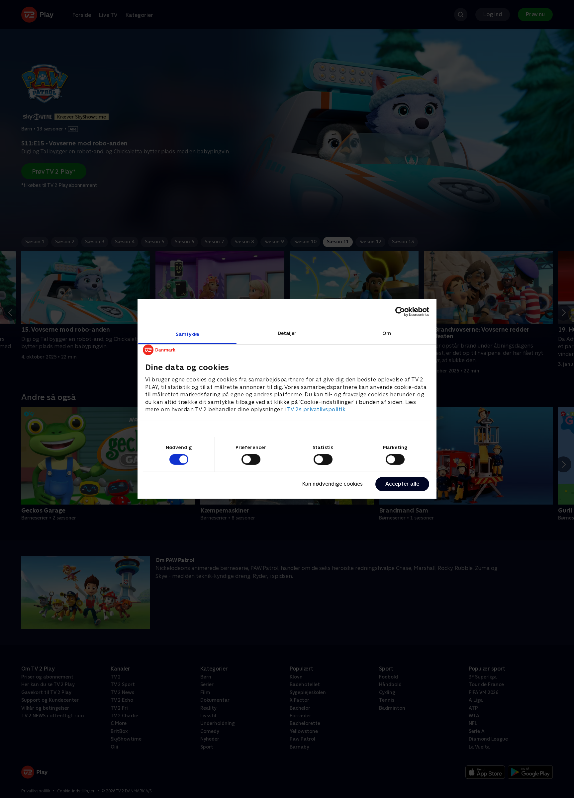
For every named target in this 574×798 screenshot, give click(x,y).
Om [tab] (386, 333)
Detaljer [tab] (287, 333)
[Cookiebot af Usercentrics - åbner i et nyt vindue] (400, 311)
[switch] (250, 459)
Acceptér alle (402, 484)
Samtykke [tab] (187, 334)
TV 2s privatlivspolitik (316, 409)
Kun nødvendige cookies (332, 484)
